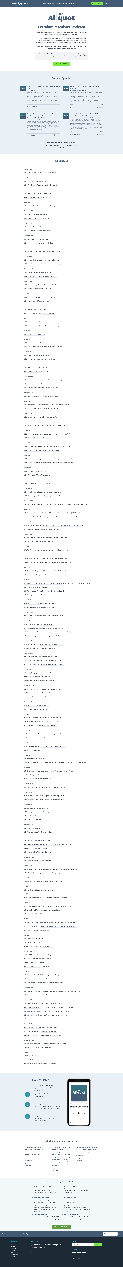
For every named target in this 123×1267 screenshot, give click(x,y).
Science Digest (60, 3)
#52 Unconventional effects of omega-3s (37, 779)
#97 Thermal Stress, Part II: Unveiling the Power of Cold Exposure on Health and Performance (54, 517)
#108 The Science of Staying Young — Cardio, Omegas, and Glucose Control (48, 446)
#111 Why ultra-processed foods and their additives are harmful (45, 425)
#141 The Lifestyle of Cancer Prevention (37, 230)
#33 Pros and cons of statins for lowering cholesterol (41, 894)
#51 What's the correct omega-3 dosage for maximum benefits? (44, 787)
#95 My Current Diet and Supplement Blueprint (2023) (41, 529)
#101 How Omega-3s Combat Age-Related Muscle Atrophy (43, 492)
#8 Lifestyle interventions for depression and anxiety (41, 1027)
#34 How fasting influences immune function (38, 890)
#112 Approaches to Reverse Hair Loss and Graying (40, 417)
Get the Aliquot (61, 64)
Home (12, 1244)
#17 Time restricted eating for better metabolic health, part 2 (44, 979)
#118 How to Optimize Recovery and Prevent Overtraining (43, 380)
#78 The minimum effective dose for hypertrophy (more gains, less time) (47, 632)
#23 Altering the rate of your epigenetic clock (39, 946)
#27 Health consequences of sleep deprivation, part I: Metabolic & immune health (50, 926)
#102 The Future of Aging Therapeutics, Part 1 (39, 483)
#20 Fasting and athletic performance (36, 962)
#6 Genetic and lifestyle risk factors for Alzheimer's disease (43, 1035)
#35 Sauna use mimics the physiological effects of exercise (43, 881)
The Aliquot (68, 3)
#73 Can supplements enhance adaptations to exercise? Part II (44, 660)
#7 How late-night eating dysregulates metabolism (40, 1031)
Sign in (106, 3)
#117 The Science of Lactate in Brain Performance (40, 384)
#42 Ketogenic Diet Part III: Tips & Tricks (37, 840)
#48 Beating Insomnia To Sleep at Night (37, 808)
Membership (13, 1248)
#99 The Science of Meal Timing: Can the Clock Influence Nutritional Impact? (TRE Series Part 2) (55, 504)
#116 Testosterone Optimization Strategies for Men (41, 387)
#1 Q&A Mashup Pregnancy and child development (40, 1064)
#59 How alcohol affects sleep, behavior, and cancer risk (42, 738)
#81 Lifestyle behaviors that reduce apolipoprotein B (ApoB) (43, 616)
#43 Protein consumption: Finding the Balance (39, 832)
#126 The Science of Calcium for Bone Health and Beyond (43, 326)
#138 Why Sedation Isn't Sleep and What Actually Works (42, 251)
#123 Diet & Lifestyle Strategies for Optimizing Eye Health (43, 346)
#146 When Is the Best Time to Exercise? (37, 197)
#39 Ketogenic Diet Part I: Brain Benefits (37, 852)
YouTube (74, 1258)
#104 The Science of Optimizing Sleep (36, 471)
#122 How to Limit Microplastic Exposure (37, 355)
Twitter (79, 1252)
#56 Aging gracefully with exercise (35, 758)
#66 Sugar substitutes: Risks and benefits (37, 697)
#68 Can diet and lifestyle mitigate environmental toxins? (42, 689)
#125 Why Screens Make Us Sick (34, 334)
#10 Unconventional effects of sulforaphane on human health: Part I (46, 1015)
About (12, 1252)
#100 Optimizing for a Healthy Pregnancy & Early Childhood (43, 496)
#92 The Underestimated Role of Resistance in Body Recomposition (46, 550)
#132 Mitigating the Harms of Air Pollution (38, 288)
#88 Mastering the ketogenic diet (35, 575)
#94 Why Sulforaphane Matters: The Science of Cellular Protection (46, 538)
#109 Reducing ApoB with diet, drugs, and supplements (42, 438)
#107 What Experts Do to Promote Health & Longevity (42, 450)
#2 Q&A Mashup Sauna (31, 1060)
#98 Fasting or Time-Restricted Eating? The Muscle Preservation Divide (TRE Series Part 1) (54, 513)
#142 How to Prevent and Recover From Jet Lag (39, 227)
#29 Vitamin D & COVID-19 (33, 914)
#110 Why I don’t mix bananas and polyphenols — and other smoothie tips (47, 434)
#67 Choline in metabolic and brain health (37, 693)
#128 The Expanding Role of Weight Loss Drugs (39, 313)
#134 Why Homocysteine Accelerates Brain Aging (40, 276)
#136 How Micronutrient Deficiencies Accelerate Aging (42, 264)
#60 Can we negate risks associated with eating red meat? (43, 734)
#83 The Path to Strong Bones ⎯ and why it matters (40, 603)
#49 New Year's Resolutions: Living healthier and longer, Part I (44, 799)
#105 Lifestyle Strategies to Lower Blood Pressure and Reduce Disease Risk (48, 462)
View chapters (33, 106)
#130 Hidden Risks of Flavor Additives (36, 301)
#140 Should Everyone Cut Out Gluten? (37, 239)
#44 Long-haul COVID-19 (32, 819)
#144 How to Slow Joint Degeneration (36, 214)
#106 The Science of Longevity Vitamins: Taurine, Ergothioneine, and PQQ (48, 459)
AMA (53, 3)
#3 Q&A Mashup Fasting (32, 1056)
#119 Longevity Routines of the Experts (37, 371)
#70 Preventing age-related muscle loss (37, 677)
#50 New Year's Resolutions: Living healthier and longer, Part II (44, 796)
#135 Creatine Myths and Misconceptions (37, 272)
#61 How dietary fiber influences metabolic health (40, 725)
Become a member (97, 3)
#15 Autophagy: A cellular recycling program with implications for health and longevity (52, 991)
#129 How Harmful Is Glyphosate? (35, 309)
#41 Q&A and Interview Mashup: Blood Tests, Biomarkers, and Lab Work (47, 844)
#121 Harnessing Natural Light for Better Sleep (39, 359)
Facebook (84, 1252)
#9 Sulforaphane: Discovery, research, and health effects (42, 1019)
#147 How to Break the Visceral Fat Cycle (37, 193)
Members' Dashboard (51, 1104)
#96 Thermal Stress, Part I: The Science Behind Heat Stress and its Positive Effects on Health (54, 525)
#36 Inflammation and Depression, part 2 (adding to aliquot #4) (44, 873)
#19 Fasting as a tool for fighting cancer (37, 966)
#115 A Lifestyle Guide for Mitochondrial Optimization (41, 396)
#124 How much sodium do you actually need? (39, 343)
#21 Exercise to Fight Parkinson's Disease (37, 959)
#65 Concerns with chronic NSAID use (36, 705)
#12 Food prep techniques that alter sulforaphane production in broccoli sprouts (50, 1007)
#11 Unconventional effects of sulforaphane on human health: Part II (46, 1011)
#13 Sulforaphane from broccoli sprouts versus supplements (43, 1003)
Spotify (61, 147)
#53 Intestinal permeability (33, 775)
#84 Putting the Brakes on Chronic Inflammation (39, 595)
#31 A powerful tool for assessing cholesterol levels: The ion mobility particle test (50, 906)
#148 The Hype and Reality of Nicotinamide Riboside (41, 185)
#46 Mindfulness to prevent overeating (37, 816)
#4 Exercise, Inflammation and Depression (37, 1047)
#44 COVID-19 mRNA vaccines (34, 828)
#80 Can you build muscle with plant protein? (38, 624)
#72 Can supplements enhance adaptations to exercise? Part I (44, 664)
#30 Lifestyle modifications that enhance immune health (42, 910)
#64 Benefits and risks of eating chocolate (37, 709)
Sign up (36, 1094)
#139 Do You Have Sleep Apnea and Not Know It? (40, 243)
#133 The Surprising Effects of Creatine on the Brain (41, 285)
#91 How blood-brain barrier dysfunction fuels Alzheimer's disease (45, 558)
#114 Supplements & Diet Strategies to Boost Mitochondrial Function (46, 404)
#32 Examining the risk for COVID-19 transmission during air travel (45, 898)
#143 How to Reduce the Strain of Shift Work (38, 218)
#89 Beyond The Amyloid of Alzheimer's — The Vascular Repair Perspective (48, 571)
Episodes (43, 3)
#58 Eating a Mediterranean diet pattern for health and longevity (45, 746)
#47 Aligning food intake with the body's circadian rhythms (43, 812)
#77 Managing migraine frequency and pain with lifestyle (42, 636)
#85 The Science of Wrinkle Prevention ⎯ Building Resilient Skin (44, 591)
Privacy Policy (44, 1262)
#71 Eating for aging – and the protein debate (38, 673)
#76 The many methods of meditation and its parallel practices (44, 644)
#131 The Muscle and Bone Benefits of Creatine (39, 297)
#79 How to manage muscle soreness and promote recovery (43, 628)
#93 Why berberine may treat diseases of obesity (40, 541)
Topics (49, 3)
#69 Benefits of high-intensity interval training (39, 680)
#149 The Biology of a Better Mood (35, 181)
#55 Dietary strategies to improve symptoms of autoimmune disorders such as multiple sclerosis (55, 762)
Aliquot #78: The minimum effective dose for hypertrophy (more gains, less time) (40, 115)
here (41, 1254)
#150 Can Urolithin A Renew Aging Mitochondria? (40, 172)
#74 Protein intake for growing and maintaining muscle (41, 657)
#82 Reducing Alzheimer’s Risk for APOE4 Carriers (40, 607)
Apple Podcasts (71, 145)
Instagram (74, 1252)
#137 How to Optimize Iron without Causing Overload (41, 260)
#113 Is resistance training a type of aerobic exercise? (41, 408)
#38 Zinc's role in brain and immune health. (37, 860)
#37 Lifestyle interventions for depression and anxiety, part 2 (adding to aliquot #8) (51, 869)
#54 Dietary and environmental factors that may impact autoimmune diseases (49, 771)
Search (98, 1244)
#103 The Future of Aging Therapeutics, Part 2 (39, 475)
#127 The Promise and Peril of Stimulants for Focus (40, 322)
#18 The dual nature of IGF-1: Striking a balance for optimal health (45, 975)
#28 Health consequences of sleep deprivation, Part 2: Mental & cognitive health (50, 922)
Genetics (75, 3)
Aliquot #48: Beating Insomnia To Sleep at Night (84, 114)
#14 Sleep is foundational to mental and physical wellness (42, 995)
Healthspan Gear (14, 1254)
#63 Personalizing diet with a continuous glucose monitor (42, 718)
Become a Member (110, 1234)
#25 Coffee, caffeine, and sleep (34, 938)
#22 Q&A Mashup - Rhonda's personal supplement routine (43, 955)
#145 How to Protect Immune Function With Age (40, 206)
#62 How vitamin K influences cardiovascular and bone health (44, 721)
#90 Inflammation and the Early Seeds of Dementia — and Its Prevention (47, 562)
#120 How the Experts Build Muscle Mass (37, 367)
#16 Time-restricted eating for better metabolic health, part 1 (44, 982)
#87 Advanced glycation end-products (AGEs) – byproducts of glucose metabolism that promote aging (57, 583)
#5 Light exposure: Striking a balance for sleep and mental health (45, 1043)
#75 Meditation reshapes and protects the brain (39, 648)
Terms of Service (53, 1262)
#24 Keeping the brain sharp (33, 942)
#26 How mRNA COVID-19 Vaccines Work (38, 930)
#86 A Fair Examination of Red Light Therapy (38, 587)
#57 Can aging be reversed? (33, 750)
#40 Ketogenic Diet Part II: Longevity (36, 848)
